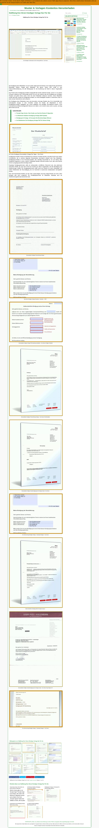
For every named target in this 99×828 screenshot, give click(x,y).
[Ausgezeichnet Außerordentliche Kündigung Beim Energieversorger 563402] (15, 773)
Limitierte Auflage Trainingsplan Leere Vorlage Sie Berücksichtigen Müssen (81, 30)
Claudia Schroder (33, 780)
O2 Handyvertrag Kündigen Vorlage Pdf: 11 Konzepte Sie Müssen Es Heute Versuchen (82, 48)
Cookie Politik (51, 821)
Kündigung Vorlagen (16, 10)
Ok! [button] (1, 4)
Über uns (34, 821)
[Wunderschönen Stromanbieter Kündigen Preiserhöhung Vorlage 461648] (42, 752)
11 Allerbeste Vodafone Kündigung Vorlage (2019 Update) (31, 115)
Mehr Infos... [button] (33, 2)
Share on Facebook (14, 777)
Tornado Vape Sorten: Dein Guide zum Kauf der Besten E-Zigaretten (34, 113)
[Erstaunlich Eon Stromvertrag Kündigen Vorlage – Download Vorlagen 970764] (42, 773)
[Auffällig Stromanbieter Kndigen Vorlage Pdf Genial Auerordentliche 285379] (15, 763)
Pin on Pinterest (30, 777)
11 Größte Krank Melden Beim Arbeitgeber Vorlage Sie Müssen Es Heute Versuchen (82, 57)
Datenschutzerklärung (42, 821)
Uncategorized (79, 23)
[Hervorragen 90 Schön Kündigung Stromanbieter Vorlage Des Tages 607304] (28, 752)
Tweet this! (22, 777)
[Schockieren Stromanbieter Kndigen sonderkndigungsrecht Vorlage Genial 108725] (42, 763)
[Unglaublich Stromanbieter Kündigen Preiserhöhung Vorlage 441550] (28, 763)
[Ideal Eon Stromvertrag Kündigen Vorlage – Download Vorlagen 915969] (55, 763)
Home (11, 10)
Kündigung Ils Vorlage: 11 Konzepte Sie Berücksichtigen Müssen (33, 118)
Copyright (57, 821)
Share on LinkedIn (39, 777)
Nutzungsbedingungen (65, 821)
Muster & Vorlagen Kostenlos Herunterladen (49, 8)
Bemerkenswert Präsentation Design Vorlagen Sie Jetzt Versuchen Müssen (81, 20)
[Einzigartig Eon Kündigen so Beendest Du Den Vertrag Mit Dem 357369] (15, 752)
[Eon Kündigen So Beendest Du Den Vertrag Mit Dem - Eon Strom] (35, 59)
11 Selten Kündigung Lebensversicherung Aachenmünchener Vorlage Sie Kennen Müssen (82, 39)
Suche (85, 13)
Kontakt (72, 821)
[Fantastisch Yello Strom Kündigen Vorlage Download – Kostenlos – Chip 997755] (55, 752)
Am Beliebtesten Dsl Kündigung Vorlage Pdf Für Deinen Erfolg (33, 120)
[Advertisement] (35, 24)
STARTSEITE (28, 821)
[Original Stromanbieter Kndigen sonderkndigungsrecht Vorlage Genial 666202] (28, 773)
